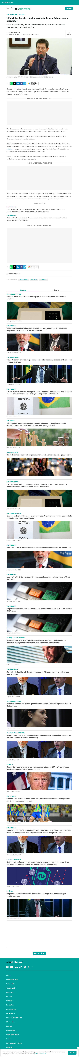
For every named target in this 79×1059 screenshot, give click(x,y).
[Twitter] (28, 967)
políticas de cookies (40, 1053)
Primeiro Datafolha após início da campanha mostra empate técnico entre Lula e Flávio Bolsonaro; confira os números (37, 219)
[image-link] (39, 311)
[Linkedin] (16, 967)
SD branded (10, 1022)
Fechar (72, 1053)
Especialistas (11, 1009)
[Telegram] (24, 967)
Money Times (10, 1030)
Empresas (9, 992)
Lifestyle (9, 1047)
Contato (9, 1039)
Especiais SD (10, 1013)
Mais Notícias (39, 953)
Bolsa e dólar (10, 984)
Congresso (24, 279)
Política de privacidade (14, 1043)
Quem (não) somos (12, 1034)
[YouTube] (11, 967)
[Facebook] (32, 967)
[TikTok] (20, 967)
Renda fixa (10, 1005)
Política (34, 279)
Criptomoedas (11, 988)
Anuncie (9, 1026)
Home (8, 975)
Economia (9, 1001)
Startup (43, 279)
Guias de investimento (14, 1017)
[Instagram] (7, 967)
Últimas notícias (12, 979)
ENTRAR (69, 8)
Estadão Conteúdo (13, 32)
